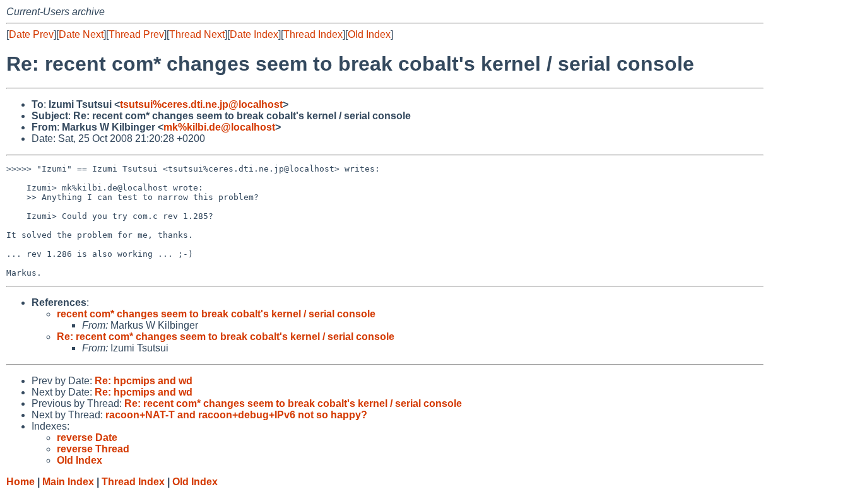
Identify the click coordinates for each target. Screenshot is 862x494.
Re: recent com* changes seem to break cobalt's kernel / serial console (225, 336)
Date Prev (31, 34)
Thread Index (313, 34)
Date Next (81, 34)
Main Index (68, 481)
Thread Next (197, 34)
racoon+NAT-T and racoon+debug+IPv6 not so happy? (236, 414)
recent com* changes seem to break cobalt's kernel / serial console (216, 314)
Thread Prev (136, 34)
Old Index (369, 34)
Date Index (254, 34)
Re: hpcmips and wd (143, 380)
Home (20, 481)
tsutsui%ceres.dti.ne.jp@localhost (201, 104)
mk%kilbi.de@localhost (219, 127)
